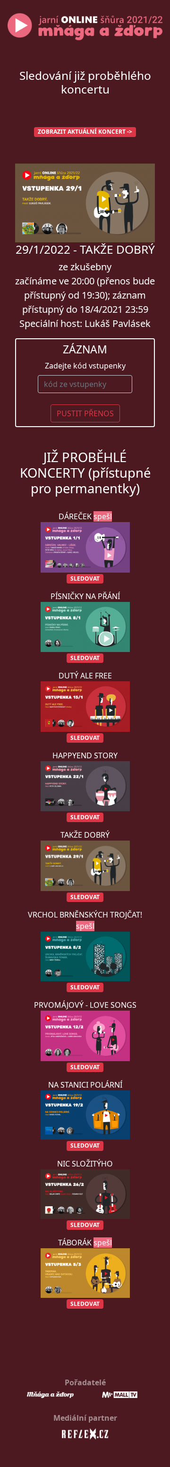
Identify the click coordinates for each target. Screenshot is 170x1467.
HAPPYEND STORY (85, 785)
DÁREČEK (85, 546)
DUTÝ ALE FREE (85, 705)
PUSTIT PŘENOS (85, 413)
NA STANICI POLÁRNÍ (85, 1115)
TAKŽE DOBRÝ (85, 865)
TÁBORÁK (85, 1272)
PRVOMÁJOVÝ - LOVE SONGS (85, 1035)
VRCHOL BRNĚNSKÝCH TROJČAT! (85, 950)
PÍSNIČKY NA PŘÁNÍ (85, 626)
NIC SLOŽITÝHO (85, 1193)
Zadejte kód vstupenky (85, 365)
